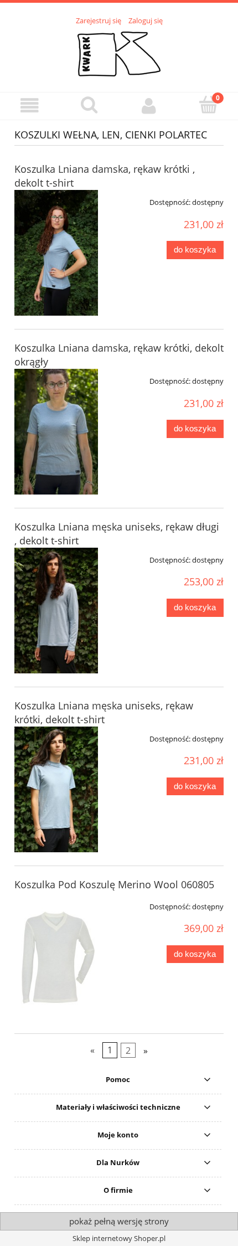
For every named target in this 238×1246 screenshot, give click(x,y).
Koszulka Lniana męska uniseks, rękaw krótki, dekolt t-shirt (103, 712)
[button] (30, 105)
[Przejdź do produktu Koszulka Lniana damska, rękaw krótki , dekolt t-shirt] (56, 253)
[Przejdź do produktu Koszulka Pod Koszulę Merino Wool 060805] (56, 957)
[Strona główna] (119, 53)
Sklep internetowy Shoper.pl (119, 1238)
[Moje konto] (149, 105)
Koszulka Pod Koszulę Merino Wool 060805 (114, 884)
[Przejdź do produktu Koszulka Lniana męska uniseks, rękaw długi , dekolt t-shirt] (56, 610)
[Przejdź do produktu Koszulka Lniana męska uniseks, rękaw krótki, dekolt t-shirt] (56, 789)
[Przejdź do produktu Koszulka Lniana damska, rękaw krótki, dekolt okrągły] (56, 432)
